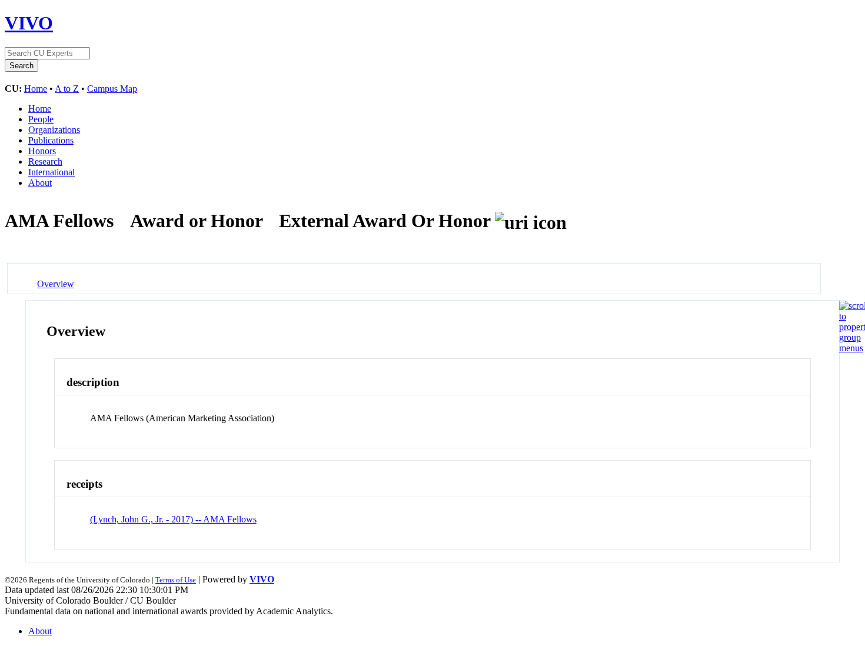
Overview (55, 284)
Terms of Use (175, 579)
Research (45, 161)
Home (35, 89)
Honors (42, 151)
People (41, 119)
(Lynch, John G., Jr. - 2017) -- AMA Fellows (173, 519)
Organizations (54, 130)
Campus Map (112, 89)
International (51, 172)
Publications (51, 140)
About (40, 183)
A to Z (67, 89)
